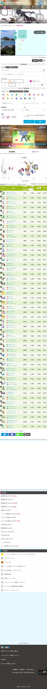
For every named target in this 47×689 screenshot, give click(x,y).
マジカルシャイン (12, 341)
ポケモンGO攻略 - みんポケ (17, 2)
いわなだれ (40, 132)
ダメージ (35, 152)
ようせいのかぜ (12, 221)
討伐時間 (12, 152)
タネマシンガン (12, 344)
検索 (40, 122)
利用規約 (15, 669)
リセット (29, 122)
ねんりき (10, 197)
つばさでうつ (11, 292)
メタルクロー (11, 230)
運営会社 (22, 669)
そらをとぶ (10, 222)
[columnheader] (3, 188)
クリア (26, 91)
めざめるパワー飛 (12, 416)
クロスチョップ (42, 131)
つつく (9, 273)
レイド (8, 67)
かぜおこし (10, 263)
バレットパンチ (32, 132)
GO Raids (3, 659)
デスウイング (11, 265)
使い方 (36, 60)
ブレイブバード (12, 327)
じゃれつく (10, 232)
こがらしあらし (12, 370)
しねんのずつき (12, 268)
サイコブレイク (12, 198)
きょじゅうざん (12, 408)
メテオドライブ (12, 279)
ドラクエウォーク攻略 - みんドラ (10, 655)
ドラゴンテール (12, 216)
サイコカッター (12, 202)
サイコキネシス (12, 208)
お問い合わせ (30, 669)
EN (44, 60)
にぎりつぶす (11, 379)
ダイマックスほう (12, 365)
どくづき (10, 363)
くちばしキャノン (12, 275)
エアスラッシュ (12, 192)
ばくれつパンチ (42, 136)
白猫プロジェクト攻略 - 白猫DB (9, 651)
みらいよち (10, 375)
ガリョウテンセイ (12, 194)
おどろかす (10, 349)
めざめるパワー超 (12, 421)
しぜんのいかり (12, 237)
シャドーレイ (11, 260)
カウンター (31, 131)
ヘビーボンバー (42, 135)
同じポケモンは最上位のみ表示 (35, 116)
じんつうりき (11, 311)
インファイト (41, 133)
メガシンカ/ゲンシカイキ (16, 91)
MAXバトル (15, 67)
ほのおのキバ (11, 392)
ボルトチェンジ (12, 411)
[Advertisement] (23, 464)
